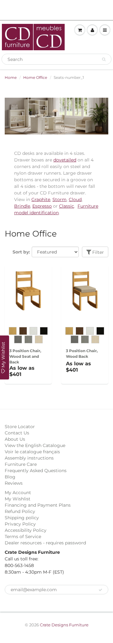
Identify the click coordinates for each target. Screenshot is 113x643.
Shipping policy (22, 517)
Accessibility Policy (25, 530)
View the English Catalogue (35, 445)
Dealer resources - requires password (45, 543)
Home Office (35, 77)
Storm (59, 199)
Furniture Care (21, 464)
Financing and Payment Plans (38, 505)
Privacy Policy (20, 524)
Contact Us (17, 433)
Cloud (75, 199)
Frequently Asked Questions (36, 470)
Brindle (22, 206)
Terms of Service (23, 536)
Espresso (42, 206)
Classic (66, 206)
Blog (10, 477)
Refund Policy (20, 511)
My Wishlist (17, 499)
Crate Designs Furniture (64, 624)
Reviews (14, 483)
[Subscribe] (100, 590)
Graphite (40, 199)
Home (11, 77)
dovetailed (64, 160)
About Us (15, 439)
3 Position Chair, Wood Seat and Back (25, 356)
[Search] (104, 59)
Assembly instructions (29, 458)
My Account (18, 492)
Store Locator (20, 426)
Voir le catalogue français (32, 452)
